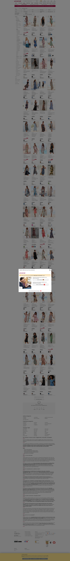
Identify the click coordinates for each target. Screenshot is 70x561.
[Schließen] (50, 270)
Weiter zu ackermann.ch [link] (39, 284)
